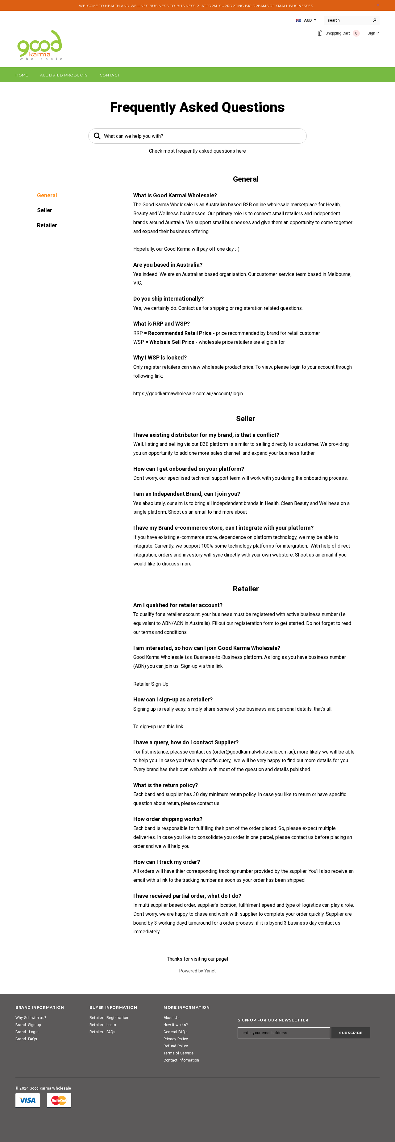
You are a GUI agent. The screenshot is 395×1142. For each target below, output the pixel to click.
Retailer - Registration (108, 1018)
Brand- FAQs (26, 1039)
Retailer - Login (102, 1025)
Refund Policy (176, 1046)
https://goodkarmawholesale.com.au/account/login (188, 393)
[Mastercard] (59, 1100)
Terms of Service (178, 1053)
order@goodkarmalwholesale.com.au (253, 752)
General (47, 195)
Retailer (47, 225)
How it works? (176, 1025)
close (378, 5)
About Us (172, 1018)
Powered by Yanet (197, 971)
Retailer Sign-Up (150, 684)
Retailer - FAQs (102, 1032)
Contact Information (181, 1060)
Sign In (374, 33)
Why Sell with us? (30, 1018)
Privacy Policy (176, 1039)
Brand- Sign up (28, 1025)
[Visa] (27, 1100)
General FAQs (176, 1032)
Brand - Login (27, 1032)
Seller (44, 210)
